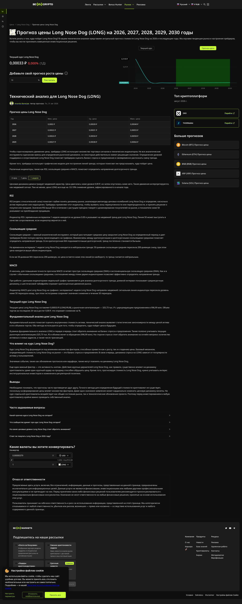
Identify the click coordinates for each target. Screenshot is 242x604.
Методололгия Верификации (217, 556)
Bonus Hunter (115, 4)
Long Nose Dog (23, 24)
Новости (199, 542)
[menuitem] (3, 11)
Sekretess (199, 595)
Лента (88, 4)
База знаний (201, 546)
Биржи (199, 555)
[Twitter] (226, 528)
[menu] (3, 19)
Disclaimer (209, 595)
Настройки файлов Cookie (227, 595)
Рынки (128, 4)
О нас (187, 542)
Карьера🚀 (188, 547)
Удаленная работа (219, 546)
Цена (12, 24)
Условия (189, 595)
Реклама (141, 4)
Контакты (215, 551)
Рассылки (98, 4)
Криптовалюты (202, 551)
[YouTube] (230, 528)
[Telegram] (234, 528)
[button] (90, 415)
